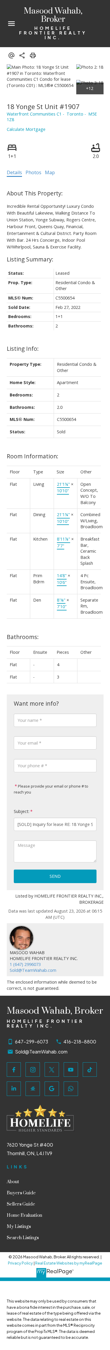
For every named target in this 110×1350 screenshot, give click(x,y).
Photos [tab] (33, 172)
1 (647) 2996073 (25, 964)
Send (55, 876)
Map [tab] (50, 172)
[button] (14, 1069)
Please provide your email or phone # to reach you (51, 789)
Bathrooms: (23, 637)
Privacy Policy (20, 1263)
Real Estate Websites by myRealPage (68, 1263)
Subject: (21, 811)
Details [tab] (14, 172)
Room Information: (32, 456)
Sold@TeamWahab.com (33, 970)
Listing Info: (23, 349)
